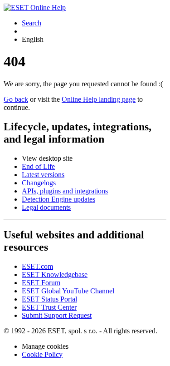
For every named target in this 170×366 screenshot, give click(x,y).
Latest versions (43, 174)
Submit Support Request (57, 315)
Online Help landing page (99, 99)
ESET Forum (41, 283)
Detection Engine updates (58, 199)
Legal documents (46, 207)
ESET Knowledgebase (54, 274)
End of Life (38, 166)
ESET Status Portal (49, 299)
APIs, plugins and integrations (65, 191)
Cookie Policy (42, 354)
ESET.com (37, 266)
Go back (16, 99)
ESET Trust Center (49, 307)
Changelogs (39, 183)
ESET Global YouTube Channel (68, 291)
